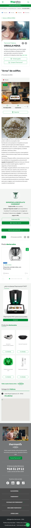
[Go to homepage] (15, 2)
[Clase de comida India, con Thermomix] (15, 255)
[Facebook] (7, 483)
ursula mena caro (12, 8)
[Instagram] (18, 483)
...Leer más (24, 55)
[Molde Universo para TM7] (8, 361)
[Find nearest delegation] (3, 2)
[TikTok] (23, 483)
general (19, 8)
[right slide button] (27, 278)
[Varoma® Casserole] (22, 336)
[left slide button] (3, 278)
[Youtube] (13, 483)
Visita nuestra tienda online (15, 5)
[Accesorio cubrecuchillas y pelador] (8, 336)
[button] (28, 2)
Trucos (5, 262)
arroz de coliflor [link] (25, 8)
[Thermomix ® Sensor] (22, 361)
